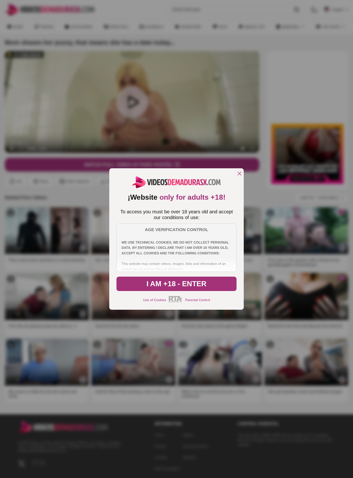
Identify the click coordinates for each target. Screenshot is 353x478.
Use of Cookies (154, 300)
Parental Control (197, 300)
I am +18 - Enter (176, 284)
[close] (239, 174)
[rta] (176, 302)
